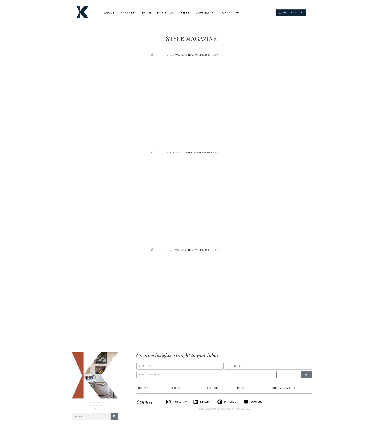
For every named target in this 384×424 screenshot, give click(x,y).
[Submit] (306, 374)
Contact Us (230, 12)
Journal (203, 12)
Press (185, 12)
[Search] (114, 416)
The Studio (211, 388)
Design (175, 388)
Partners (128, 12)
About (109, 12)
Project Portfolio (158, 12)
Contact (144, 388)
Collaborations (283, 388)
